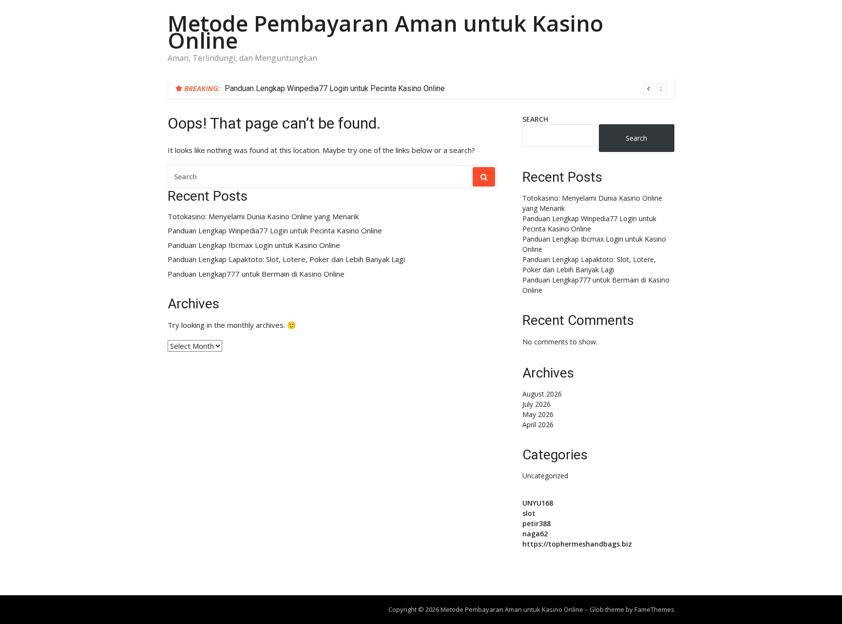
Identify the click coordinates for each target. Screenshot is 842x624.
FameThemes (654, 609)
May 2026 (538, 414)
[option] (446, 88)
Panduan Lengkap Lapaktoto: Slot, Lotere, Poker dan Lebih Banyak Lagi (286, 259)
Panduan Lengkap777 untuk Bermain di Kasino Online (256, 274)
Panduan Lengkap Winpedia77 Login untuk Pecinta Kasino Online (335, 88)
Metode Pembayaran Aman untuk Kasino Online (385, 31)
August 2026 (542, 393)
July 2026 (536, 404)
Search (535, 119)
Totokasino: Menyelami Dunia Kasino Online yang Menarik (263, 216)
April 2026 (538, 424)
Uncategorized (545, 475)
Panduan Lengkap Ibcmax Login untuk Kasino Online (254, 245)
